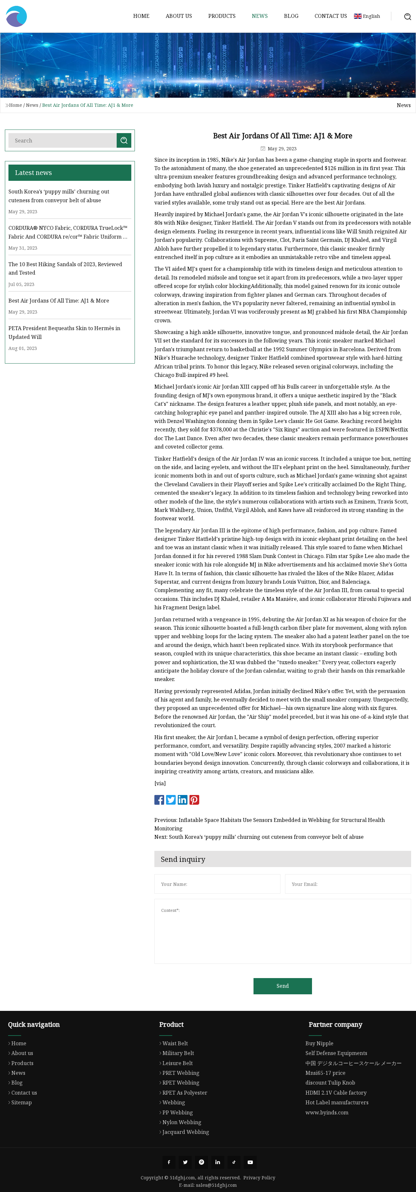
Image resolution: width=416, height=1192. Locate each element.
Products (222, 15)
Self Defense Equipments (336, 1053)
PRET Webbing (181, 1072)
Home (141, 15)
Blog (291, 15)
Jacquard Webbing (185, 1132)
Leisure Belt (177, 1063)
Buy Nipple (319, 1043)
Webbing (173, 1102)
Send (283, 985)
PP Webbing (177, 1112)
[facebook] (169, 1162)
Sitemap (21, 1102)
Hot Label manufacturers (337, 1102)
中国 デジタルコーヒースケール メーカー (354, 1063)
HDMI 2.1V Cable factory (336, 1092)
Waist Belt (175, 1043)
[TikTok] (234, 1162)
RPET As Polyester (184, 1092)
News (260, 15)
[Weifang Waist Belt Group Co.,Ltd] (16, 16)
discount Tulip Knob (330, 1082)
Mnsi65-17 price (325, 1072)
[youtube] (250, 1162)
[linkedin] (217, 1162)
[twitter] (185, 1162)
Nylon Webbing (182, 1122)
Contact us (331, 15)
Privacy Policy (259, 1177)
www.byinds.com (327, 1112)
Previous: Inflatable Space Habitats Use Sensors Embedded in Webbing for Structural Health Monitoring (269, 824)
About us (179, 15)
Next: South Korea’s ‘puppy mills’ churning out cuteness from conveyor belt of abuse (259, 836)
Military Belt (178, 1053)
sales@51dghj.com (216, 1185)
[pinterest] (201, 1162)
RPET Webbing (181, 1082)
